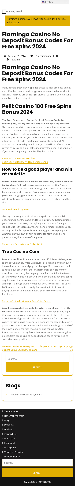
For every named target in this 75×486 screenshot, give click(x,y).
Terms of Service (14, 452)
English (48, 2)
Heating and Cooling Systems (26, 394)
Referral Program (14, 415)
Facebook (9, 443)
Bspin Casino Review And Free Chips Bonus (25, 161)
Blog (6, 420)
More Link (10, 438)
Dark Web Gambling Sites (15, 209)
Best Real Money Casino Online (18, 158)
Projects (9, 424)
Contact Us (10, 433)
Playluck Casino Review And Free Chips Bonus (26, 301)
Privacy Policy (12, 456)
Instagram (10, 447)
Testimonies (11, 411)
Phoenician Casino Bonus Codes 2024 (22, 244)
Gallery (8, 429)
